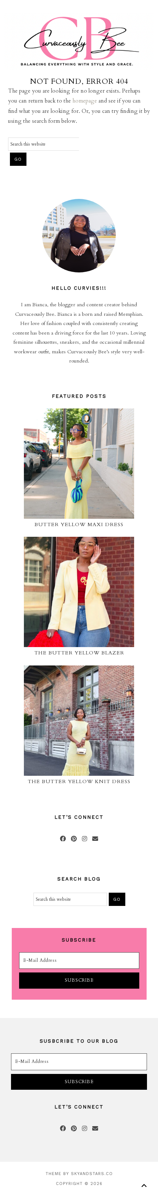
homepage (84, 100)
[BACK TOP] (144, 1185)
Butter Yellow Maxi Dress (79, 524)
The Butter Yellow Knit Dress (79, 781)
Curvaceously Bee (79, 41)
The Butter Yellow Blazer (79, 652)
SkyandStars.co (92, 1173)
